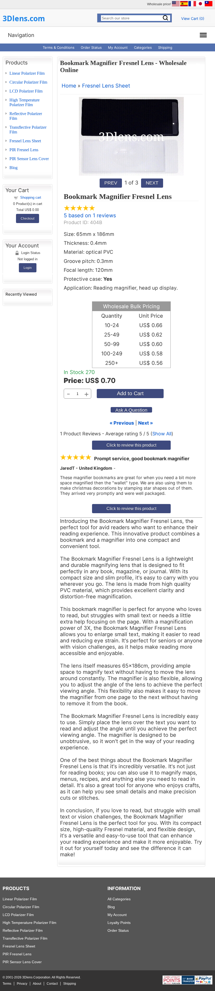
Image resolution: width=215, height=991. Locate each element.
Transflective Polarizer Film (25, 938)
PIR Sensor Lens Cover (29, 158)
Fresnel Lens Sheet (25, 141)
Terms (7, 983)
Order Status (91, 47)
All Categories (119, 899)
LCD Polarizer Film (25, 91)
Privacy (22, 983)
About (37, 983)
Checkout (27, 218)
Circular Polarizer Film (28, 82)
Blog (13, 167)
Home (69, 86)
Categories (143, 47)
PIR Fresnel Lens (23, 150)
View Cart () (192, 18)
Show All (161, 433)
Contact (52, 983)
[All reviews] (79, 209)
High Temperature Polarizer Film (24, 102)
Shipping (165, 47)
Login (28, 267)
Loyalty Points (119, 922)
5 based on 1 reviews (90, 215)
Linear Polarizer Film (27, 73)
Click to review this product (131, 445)
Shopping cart (30, 197)
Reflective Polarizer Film (23, 930)
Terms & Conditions (58, 47)
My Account (118, 47)
